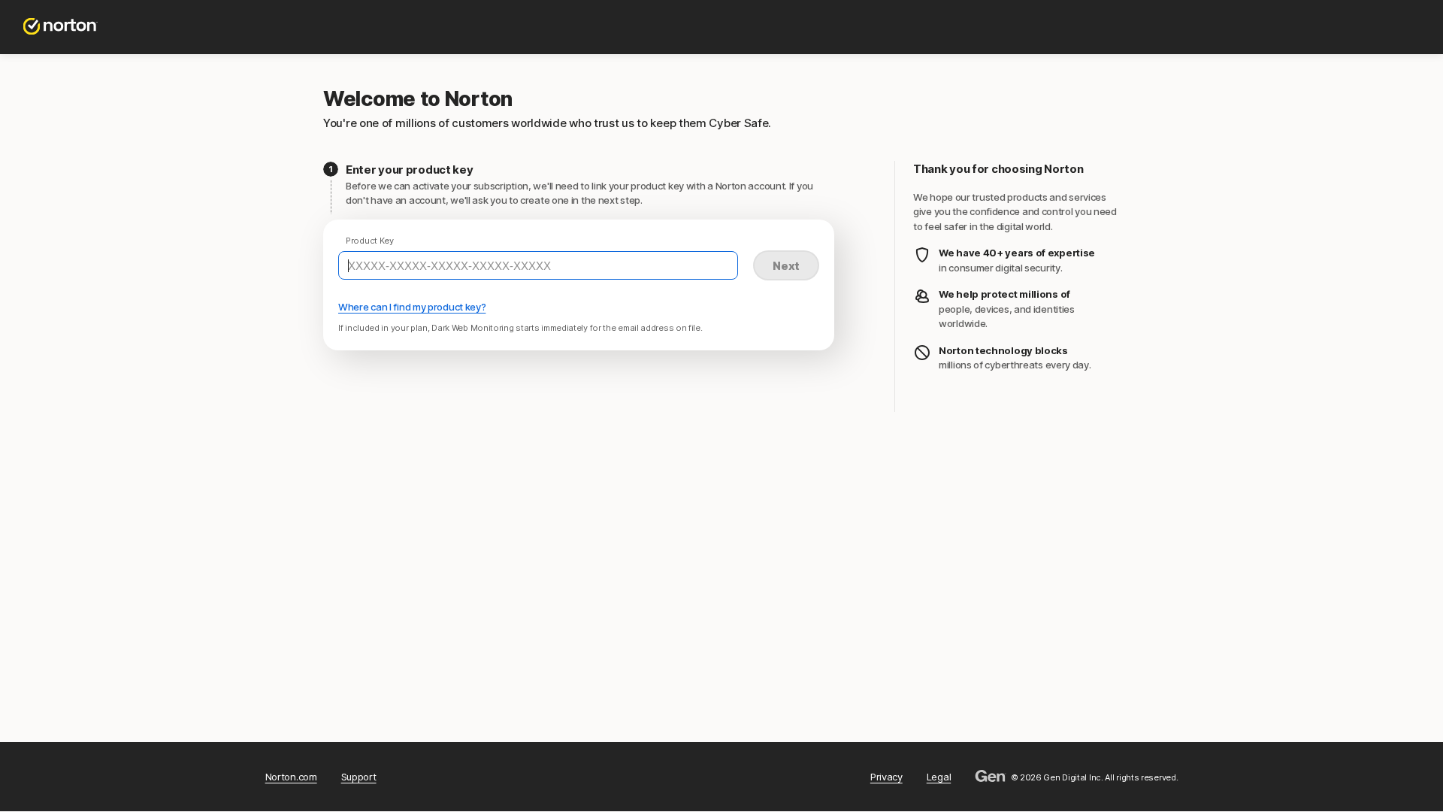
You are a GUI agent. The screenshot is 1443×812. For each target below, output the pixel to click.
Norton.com (291, 777)
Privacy (886, 777)
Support (359, 777)
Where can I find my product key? (412, 307)
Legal (939, 777)
